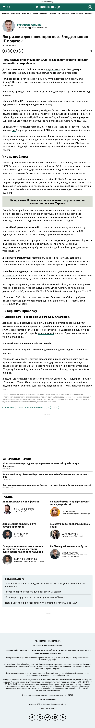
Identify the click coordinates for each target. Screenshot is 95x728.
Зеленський (9, 407)
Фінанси (65, 13)
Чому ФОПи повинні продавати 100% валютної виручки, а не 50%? (40, 602)
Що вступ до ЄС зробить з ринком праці (70, 525)
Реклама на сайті (10, 650)
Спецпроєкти (77, 13)
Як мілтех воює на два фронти (20, 501)
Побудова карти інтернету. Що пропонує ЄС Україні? (32, 591)
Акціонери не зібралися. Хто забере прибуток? (19, 525)
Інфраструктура (40, 13)
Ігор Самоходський (29, 25)
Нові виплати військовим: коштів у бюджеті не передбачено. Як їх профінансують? (46, 485)
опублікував (53, 69)
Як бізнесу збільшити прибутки (68, 546)
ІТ (48, 407)
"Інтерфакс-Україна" (70, 664)
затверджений (46, 333)
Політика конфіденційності (44, 650)
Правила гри (54, 13)
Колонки (26, 13)
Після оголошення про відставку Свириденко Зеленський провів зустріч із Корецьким (42, 465)
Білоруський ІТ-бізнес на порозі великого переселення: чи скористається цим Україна (47, 201)
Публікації (15, 13)
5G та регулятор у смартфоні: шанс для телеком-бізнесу (34, 597)
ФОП (55, 407)
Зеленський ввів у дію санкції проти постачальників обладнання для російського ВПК (45, 475)
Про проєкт (25, 650)
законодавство (36, 407)
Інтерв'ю (89, 13)
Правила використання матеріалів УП (75, 650)
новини (5, 13)
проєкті (40, 264)
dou (14, 130)
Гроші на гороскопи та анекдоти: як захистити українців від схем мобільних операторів (45, 585)
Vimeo (64, 284)
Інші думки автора (14, 579)
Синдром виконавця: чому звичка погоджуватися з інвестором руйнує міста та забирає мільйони (22, 549)
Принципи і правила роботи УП (47, 653)
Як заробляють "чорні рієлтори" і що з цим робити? (70, 503)
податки (22, 407)
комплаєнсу (9, 275)
